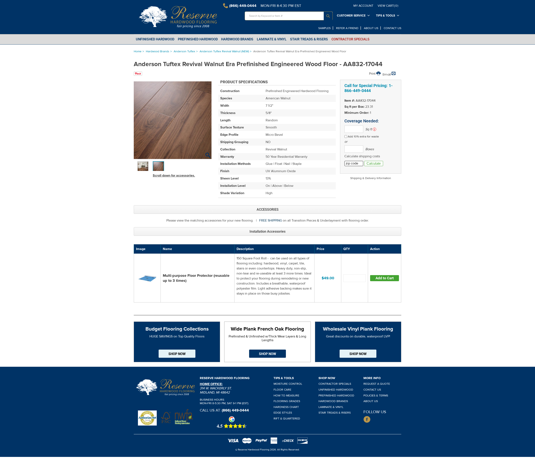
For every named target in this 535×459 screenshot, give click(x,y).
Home (137, 51)
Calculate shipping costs (362, 156)
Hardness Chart (286, 407)
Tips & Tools (385, 15)
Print (372, 73)
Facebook (366, 419)
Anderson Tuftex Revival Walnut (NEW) (224, 51)
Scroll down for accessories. (174, 175)
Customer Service (351, 15)
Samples (324, 28)
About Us (371, 28)
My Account (363, 6)
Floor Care (282, 389)
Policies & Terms (375, 395)
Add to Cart (385, 278)
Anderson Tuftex (184, 51)
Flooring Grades (287, 401)
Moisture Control (288, 384)
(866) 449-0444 (235, 410)
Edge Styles (283, 412)
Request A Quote (376, 384)
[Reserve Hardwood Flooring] (178, 17)
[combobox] (288, 16)
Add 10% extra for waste (363, 136)
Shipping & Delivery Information (370, 178)
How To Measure (286, 395)
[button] (207, 155)
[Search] (328, 16)
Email (387, 74)
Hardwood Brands (157, 51)
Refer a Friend (347, 28)
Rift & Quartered (287, 418)
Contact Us (392, 28)
